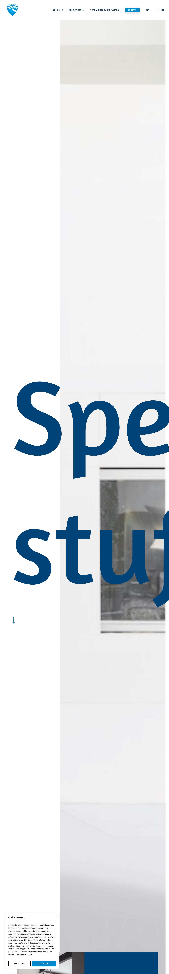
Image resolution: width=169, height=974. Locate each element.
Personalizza (19, 964)
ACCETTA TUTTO (44, 964)
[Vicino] (57, 915)
